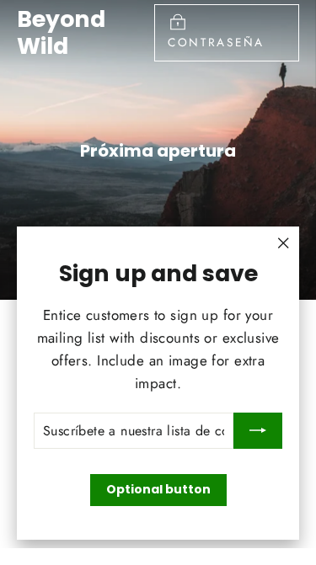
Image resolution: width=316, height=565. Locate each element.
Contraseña (216, 42)
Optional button (158, 489)
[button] (21, 25)
